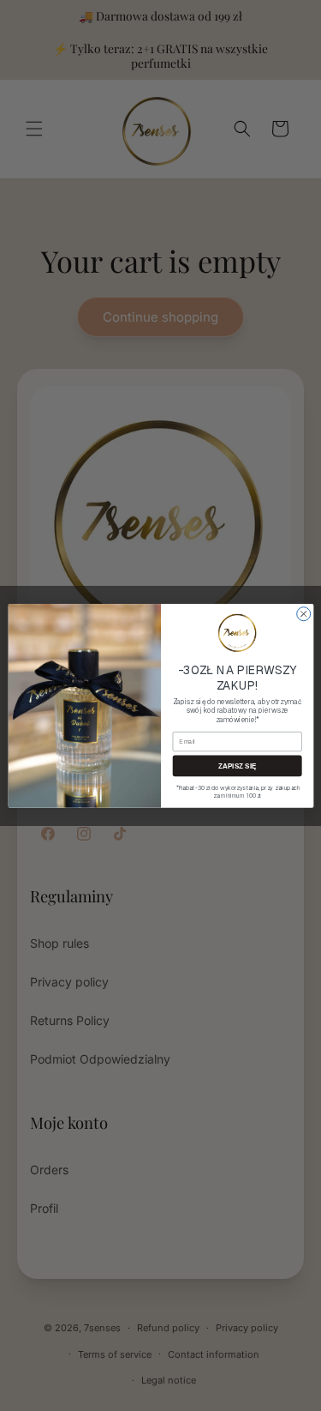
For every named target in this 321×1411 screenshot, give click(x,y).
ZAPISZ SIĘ (236, 765)
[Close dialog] (303, 613)
